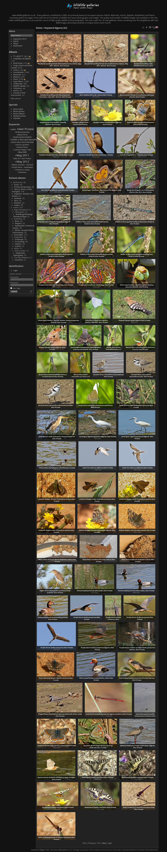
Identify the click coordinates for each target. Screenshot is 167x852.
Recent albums (19, 113)
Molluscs (16, 77)
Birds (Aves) (17, 63)
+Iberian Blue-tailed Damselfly (22, 142)
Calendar (16, 118)
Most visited (18, 109)
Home (39, 27)
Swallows (17, 198)
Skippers (18, 223)
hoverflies (19, 260)
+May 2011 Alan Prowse (22, 158)
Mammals (17, 74)
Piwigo (42, 850)
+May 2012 (22, 161)
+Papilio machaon (18, 165)
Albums (13, 51)
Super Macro (18, 81)
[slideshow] (146, 27)
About (15, 43)
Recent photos (18, 111)
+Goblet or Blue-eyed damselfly (23, 139)
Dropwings (19, 239)
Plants (15, 79)
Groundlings (20, 241)
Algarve (59, 27)
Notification (17, 46)
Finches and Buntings (22, 187)
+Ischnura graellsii (22, 145)
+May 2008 (22, 152)
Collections (17, 88)
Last (110, 843)
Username (14, 277)
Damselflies (18, 235)
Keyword (49, 27)
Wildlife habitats (19, 86)
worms (16, 90)
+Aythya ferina (22, 135)
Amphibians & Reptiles (22, 58)
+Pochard (29, 165)
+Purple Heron (16, 167)
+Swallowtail (28, 167)
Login (15, 270)
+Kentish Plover (22, 147)
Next (104, 843)
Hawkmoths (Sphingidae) (19, 254)
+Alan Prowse (25, 129)
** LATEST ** (18, 56)
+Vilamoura (22, 172)
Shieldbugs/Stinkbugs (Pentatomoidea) (23, 215)
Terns (16, 200)
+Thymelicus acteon (22, 170)
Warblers (17, 203)
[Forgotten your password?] (30, 291)
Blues (17, 221)
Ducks (16, 184)
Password (14, 282)
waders (17, 205)
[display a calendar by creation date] (153, 27)
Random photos (19, 116)
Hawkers (18, 244)
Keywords (17, 39)
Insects (16, 70)
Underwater (18, 83)
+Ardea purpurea (22, 132)
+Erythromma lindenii (22, 137)
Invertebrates (18, 72)
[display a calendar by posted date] (150, 27)
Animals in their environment (18, 94)
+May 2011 (22, 155)
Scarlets (18, 246)
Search (16, 41)
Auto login (16, 288)
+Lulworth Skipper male (22, 150)
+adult (13, 129)
